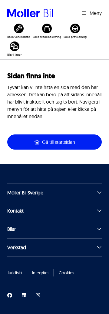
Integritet (40, 273)
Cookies (66, 273)
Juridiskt (14, 273)
